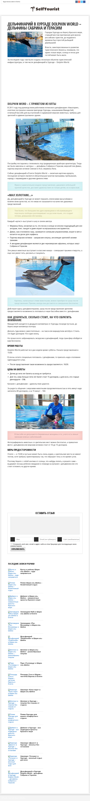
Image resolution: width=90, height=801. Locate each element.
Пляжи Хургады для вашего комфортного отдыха (29, 716)
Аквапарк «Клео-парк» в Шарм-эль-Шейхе (30, 690)
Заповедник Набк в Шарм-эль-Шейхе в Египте (31, 613)
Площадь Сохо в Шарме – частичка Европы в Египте (31, 675)
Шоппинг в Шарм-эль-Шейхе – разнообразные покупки (30, 651)
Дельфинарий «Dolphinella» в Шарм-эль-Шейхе (31, 638)
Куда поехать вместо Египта (11, 1)
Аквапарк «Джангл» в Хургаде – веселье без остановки (29, 745)
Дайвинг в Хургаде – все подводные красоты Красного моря (30, 729)
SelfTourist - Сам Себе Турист (10, 798)
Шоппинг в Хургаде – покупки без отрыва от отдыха (29, 703)
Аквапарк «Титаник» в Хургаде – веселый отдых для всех (31, 758)
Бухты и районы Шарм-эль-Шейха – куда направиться (30, 571)
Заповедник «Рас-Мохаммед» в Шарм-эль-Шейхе (30, 625)
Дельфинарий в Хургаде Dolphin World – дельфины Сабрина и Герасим (31, 773)
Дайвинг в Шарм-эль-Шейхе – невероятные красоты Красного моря (30, 598)
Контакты (22, 798)
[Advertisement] (27, 82)
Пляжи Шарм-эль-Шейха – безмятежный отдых (31, 584)
